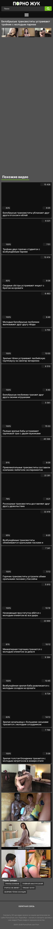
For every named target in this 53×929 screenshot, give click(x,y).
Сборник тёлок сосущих (15, 892)
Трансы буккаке (12, 884)
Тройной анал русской (32, 884)
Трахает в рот (29, 888)
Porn (37, 925)
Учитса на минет (12, 888)
